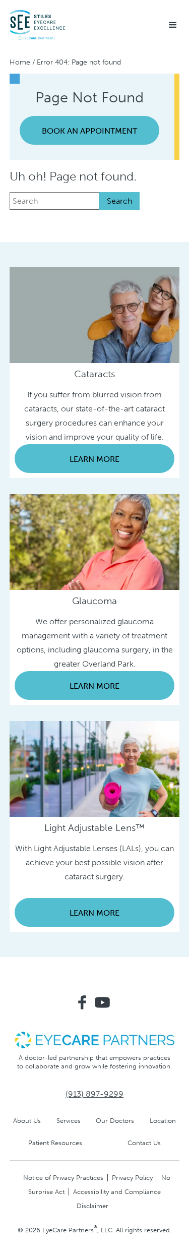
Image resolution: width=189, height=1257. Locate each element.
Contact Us (144, 1143)
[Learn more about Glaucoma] (95, 541)
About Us (27, 1120)
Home (20, 62)
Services (68, 1120)
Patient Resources (55, 1143)
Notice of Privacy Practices (63, 1177)
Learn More (94, 459)
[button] (173, 25)
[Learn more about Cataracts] (95, 314)
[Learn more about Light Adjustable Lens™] (95, 768)
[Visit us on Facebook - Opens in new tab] (82, 1002)
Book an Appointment (89, 131)
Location (163, 1120)
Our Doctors (115, 1120)
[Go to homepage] (38, 25)
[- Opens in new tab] (95, 1039)
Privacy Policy (132, 1177)
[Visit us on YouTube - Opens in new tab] (102, 1002)
